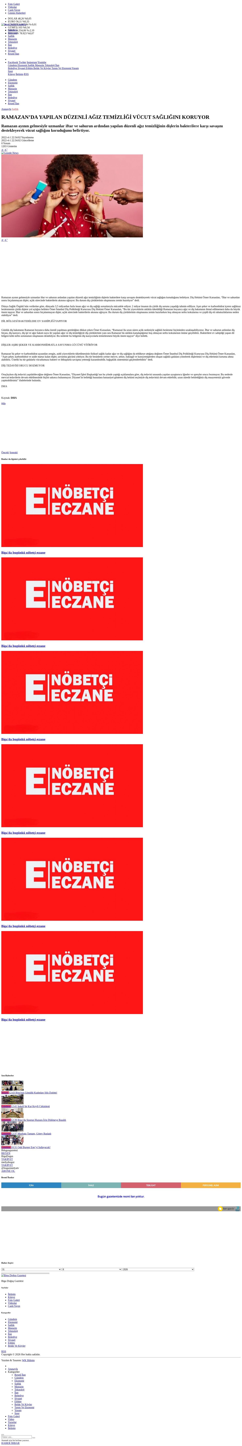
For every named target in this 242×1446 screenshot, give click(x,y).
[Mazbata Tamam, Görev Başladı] (12, 1130)
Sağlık (11, 36)
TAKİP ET (7, 1159)
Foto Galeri (14, 4)
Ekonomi (12, 33)
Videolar (12, 7)
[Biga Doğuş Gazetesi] (13, 24)
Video (11, 1419)
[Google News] (9, 152)
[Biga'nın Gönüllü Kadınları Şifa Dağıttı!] (12, 1089)
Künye (11, 74)
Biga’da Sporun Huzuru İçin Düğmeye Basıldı (38, 1120)
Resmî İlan (13, 53)
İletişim (19, 74)
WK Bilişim (28, 1360)
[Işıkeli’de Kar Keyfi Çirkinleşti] (12, 1103)
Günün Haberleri (17, 13)
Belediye (12, 47)
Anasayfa (6, 109)
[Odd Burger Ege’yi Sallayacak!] (12, 1144)
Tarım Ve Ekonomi (61, 68)
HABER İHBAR (10, 1443)
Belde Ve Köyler (42, 68)
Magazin (12, 39)
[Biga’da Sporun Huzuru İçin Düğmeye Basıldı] (12, 1117)
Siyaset (11, 50)
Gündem (12, 30)
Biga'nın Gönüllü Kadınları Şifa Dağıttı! (33, 1092)
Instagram (32, 62)
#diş (3, 403)
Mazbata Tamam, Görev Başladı (31, 1133)
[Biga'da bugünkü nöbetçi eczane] (72, 546)
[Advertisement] (100, 267)
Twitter (22, 62)
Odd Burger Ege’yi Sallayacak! (30, 1147)
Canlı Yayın (14, 10)
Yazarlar (12, 1422)
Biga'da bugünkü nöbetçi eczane (23, 552)
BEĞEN (5, 1153)
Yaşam (75, 68)
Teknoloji (13, 41)
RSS (26, 74)
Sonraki (14, 452)
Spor (10, 71)
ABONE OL (8, 1171)
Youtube (42, 62)
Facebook (13, 62)
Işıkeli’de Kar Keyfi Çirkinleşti (30, 1106)
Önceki (5, 452)
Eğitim (29, 68)
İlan (10, 44)
